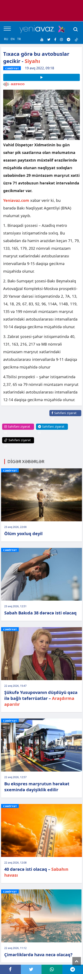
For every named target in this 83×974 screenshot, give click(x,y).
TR (19, 39)
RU (6, 39)
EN (13, 39)
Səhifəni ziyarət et (64, 416)
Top (76, 961)
